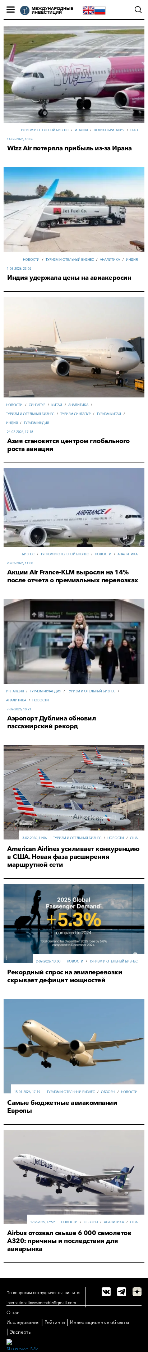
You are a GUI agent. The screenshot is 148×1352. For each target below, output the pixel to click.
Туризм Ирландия (45, 691)
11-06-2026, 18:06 (20, 139)
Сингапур (37, 405)
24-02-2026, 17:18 (20, 432)
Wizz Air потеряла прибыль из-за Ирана (69, 148)
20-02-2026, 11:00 (20, 563)
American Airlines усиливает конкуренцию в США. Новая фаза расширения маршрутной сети (73, 857)
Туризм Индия (36, 423)
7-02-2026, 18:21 (19, 709)
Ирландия (15, 691)
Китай (56, 405)
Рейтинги (55, 1322)
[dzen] (137, 1291)
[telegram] (121, 1291)
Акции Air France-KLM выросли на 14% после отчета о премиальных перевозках (72, 576)
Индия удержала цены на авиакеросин (69, 278)
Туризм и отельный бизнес (44, 130)
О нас (12, 1312)
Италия (81, 130)
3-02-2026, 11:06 (34, 838)
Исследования (23, 1322)
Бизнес (28, 554)
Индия (132, 259)
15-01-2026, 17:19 (27, 1092)
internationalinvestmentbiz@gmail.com (41, 1302)
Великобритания (109, 130)
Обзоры (108, 1092)
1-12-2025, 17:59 (42, 1222)
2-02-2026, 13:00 (48, 961)
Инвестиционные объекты (99, 1322)
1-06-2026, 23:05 (19, 268)
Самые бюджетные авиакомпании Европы (62, 1107)
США (134, 838)
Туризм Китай (109, 414)
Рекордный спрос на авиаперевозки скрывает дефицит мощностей (64, 976)
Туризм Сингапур (75, 414)
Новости (31, 259)
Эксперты (21, 1332)
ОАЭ (134, 130)
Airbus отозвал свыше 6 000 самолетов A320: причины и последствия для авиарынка (69, 1241)
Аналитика (110, 259)
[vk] (106, 1291)
